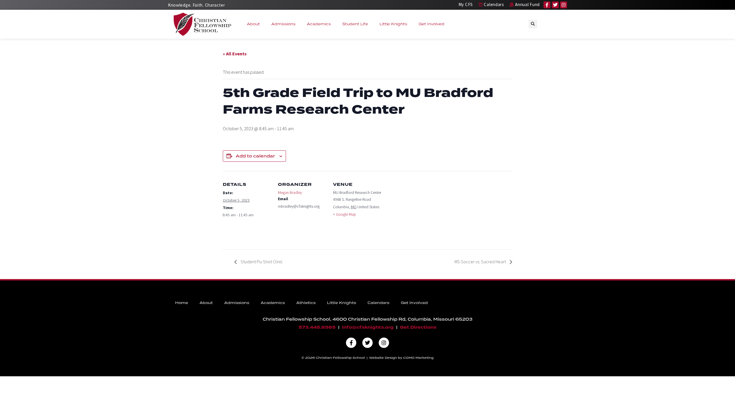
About (253, 24)
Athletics (306, 302)
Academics (319, 24)
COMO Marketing (418, 358)
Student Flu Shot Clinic (261, 261)
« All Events (235, 54)
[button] (533, 24)
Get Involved (431, 24)
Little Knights (393, 24)
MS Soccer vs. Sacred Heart (480, 261)
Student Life (355, 24)
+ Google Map (344, 214)
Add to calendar (255, 156)
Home (181, 302)
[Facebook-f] (546, 4)
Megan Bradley (290, 192)
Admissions (283, 24)
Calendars (378, 302)
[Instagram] (563, 4)
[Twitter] (555, 4)
